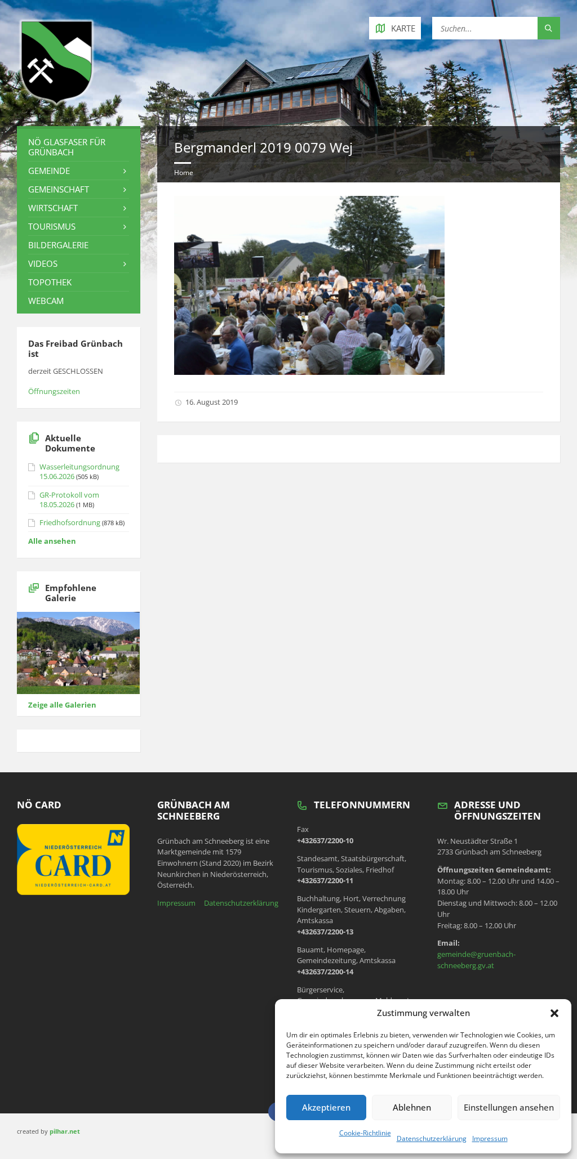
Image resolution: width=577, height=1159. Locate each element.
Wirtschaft (53, 207)
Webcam (46, 300)
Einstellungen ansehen (509, 1107)
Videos (42, 263)
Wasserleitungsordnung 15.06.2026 (79, 471)
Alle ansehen (52, 541)
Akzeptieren (326, 1107)
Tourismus (52, 226)
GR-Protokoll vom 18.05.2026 (69, 499)
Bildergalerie (58, 244)
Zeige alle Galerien (62, 705)
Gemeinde (49, 170)
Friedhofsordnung (69, 522)
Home (183, 172)
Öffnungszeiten (54, 391)
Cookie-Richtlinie (365, 1133)
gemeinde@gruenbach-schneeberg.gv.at (476, 959)
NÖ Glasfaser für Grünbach (66, 147)
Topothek (50, 282)
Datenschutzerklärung (432, 1138)
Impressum (490, 1138)
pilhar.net (65, 1131)
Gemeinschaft (58, 189)
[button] (554, 1013)
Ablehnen (412, 1107)
